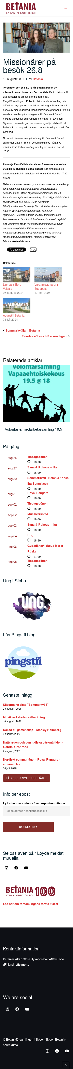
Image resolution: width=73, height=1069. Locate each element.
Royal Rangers (37, 493)
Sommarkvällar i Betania (22, 330)
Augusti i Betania (14, 315)
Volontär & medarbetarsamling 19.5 (33, 429)
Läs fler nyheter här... (26, 778)
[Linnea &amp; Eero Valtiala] (16, 274)
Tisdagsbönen (37, 456)
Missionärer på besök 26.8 (29, 65)
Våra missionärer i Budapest (46, 286)
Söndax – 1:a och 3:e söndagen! (45, 336)
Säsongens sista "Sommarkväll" (25, 704)
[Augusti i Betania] (16, 305)
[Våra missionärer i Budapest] (48, 274)
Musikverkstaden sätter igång (24, 717)
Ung (30, 535)
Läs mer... (22, 964)
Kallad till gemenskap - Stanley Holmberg (32, 729)
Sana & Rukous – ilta (42, 467)
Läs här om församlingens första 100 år (30, 903)
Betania (38, 79)
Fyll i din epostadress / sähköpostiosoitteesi (34, 803)
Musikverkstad (37, 514)
